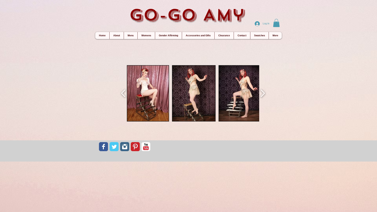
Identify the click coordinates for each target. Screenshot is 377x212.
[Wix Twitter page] (114, 146)
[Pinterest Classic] (135, 146)
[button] (276, 23)
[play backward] (123, 93)
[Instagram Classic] (124, 146)
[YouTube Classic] (145, 146)
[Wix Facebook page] (103, 146)
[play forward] (262, 93)
